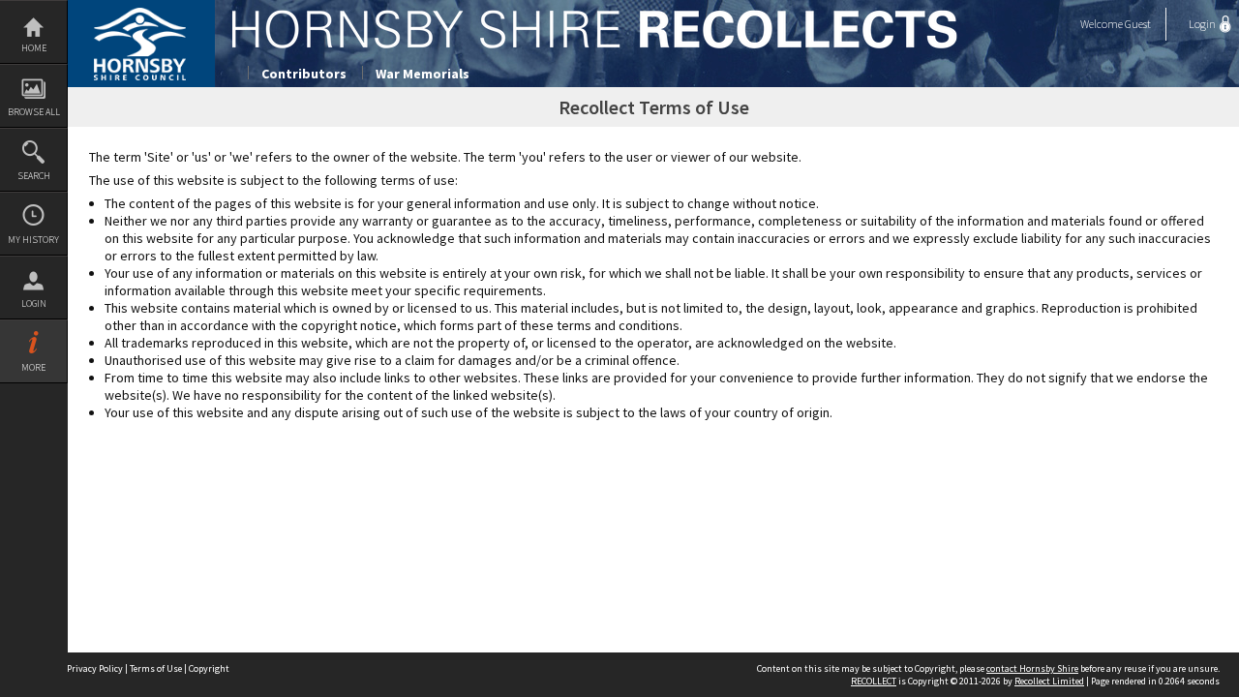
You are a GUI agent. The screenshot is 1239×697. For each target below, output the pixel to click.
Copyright (209, 668)
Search (33, 175)
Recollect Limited (1049, 681)
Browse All (34, 112)
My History (33, 239)
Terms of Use (156, 668)
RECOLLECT (873, 681)
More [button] (33, 367)
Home (33, 48)
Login (33, 303)
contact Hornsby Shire (1032, 668)
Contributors (304, 73)
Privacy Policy (95, 668)
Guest (1138, 23)
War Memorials (422, 73)
